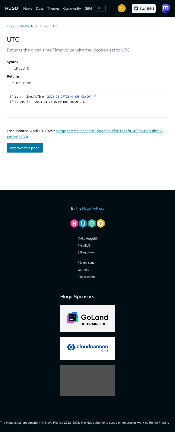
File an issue (86, 262)
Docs (40, 8)
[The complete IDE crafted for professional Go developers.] (87, 318)
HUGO (11, 8)
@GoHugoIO (88, 238)
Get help (83, 270)
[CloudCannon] (87, 348)
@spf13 (84, 245)
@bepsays (86, 252)
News (27, 8)
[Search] (100, 8)
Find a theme (87, 277)
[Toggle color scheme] (122, 8)
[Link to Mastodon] (166, 8)
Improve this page (24, 148)
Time (43, 26)
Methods (27, 26)
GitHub (90, 8)
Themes (53, 8)
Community (72, 8)
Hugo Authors (93, 208)
